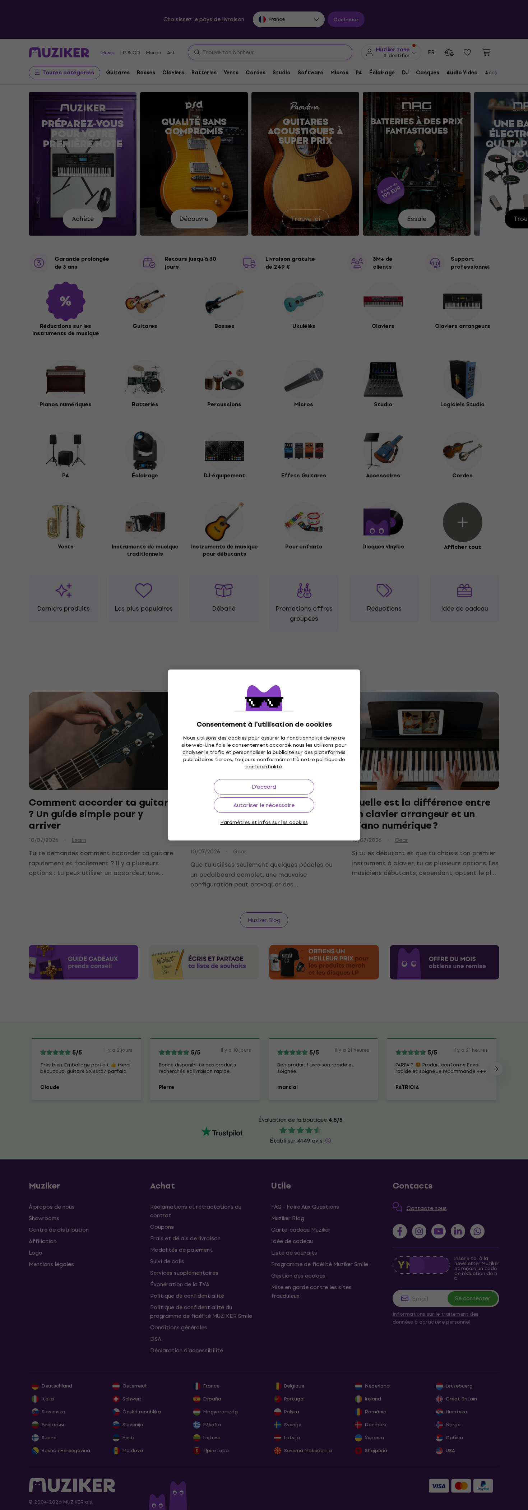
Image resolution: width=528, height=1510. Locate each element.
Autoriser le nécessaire (264, 805)
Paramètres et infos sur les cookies (264, 822)
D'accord (264, 786)
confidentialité (263, 767)
